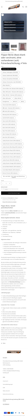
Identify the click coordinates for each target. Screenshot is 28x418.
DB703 (22, 101)
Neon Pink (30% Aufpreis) (9, 130)
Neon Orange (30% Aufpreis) (9, 134)
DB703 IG (15, 101)
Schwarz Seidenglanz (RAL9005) (10, 72)
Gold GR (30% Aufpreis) (8, 117)
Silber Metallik (6, 85)
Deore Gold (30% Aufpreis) (9, 121)
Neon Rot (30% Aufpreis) (9, 137)
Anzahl (2, 180)
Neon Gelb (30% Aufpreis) (9, 127)
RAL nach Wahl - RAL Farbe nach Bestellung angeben (14, 177)
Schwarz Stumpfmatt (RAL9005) (10, 78)
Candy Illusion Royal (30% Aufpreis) (11, 150)
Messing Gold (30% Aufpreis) (10, 114)
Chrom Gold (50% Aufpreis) (9, 104)
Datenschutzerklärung (8, 394)
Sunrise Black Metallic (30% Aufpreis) (12, 166)
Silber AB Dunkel (7, 98)
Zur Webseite (6, 404)
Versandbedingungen (8, 384)
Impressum (5, 381)
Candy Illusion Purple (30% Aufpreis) (12, 153)
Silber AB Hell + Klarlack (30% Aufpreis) (12, 95)
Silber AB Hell (18, 98)
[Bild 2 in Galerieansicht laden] (14, 47)
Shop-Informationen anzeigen (9, 201)
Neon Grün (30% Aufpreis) (9, 124)
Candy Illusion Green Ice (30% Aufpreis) (12, 143)
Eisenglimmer (6, 101)
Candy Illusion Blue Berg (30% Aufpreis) (12, 147)
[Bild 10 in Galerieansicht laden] (22, 47)
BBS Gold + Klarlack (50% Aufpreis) (11, 108)
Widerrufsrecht (6, 390)
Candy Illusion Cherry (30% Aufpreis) (12, 156)
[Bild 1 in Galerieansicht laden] (5, 47)
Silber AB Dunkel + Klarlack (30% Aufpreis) (13, 91)
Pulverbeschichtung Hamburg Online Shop (12, 415)
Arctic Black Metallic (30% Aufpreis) (11, 169)
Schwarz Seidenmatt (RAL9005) (10, 75)
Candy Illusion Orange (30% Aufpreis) (12, 163)
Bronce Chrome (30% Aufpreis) (10, 173)
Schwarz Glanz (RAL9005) (9, 69)
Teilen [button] (4, 343)
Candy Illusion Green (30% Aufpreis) (11, 140)
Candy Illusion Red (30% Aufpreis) (11, 160)
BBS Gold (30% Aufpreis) (9, 111)
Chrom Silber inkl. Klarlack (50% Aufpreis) (13, 88)
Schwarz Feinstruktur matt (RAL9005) (12, 82)
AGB (4, 387)
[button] (1, 6)
